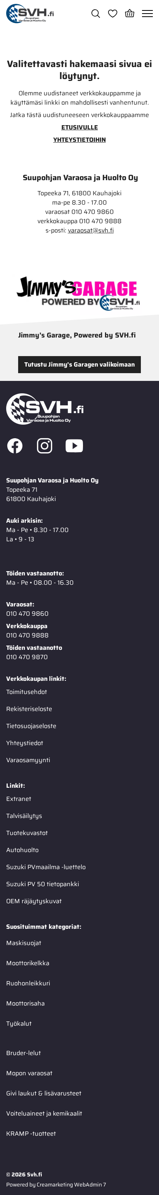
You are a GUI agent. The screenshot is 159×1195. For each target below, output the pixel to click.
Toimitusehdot (26, 692)
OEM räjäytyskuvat (34, 901)
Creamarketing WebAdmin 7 (71, 1184)
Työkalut (19, 1023)
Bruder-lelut (23, 1053)
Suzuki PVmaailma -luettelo (46, 867)
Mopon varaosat (29, 1073)
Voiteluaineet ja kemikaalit (44, 1113)
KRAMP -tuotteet (31, 1133)
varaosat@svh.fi (91, 230)
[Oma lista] (112, 13)
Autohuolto (22, 850)
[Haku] (95, 13)
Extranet (18, 799)
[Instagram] (44, 447)
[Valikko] (147, 13)
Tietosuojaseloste (31, 726)
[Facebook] (15, 447)
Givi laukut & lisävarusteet (43, 1093)
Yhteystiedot (24, 743)
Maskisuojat (23, 943)
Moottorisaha (25, 1003)
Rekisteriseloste (29, 709)
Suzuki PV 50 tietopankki (42, 884)
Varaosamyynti (28, 760)
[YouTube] (74, 447)
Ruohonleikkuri (28, 983)
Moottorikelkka (27, 963)
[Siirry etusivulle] (30, 13)
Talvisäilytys (24, 816)
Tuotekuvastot (27, 833)
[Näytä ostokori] (129, 13)
